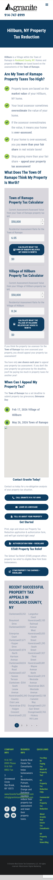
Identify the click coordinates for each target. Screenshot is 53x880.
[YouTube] (13, 815)
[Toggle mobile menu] (47, 4)
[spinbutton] (26, 221)
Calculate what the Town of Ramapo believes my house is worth (27, 249)
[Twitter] (13, 808)
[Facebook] (6, 808)
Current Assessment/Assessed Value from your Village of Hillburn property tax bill (26, 286)
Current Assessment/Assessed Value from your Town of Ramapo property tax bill (25, 213)
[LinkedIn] (6, 815)
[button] (42, 220)
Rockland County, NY (24, 60)
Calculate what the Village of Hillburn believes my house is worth (27, 324)
